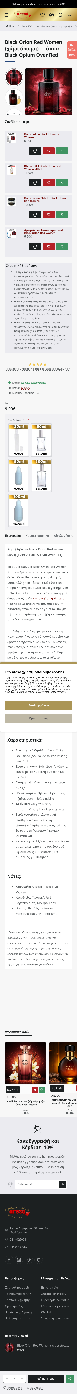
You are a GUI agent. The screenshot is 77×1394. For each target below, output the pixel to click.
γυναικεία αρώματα (49, 598)
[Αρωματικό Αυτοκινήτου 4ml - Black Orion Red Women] (15, 233)
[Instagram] (19, 1260)
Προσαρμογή (38, 718)
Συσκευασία (17, 420)
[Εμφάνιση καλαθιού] (70, 14)
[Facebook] (9, 1260)
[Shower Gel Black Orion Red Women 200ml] (15, 170)
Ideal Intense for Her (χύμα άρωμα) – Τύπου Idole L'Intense (26, 1103)
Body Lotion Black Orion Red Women (42, 136)
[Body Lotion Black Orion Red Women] (15, 138)
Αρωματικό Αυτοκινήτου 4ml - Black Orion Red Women (44, 232)
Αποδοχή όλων (38, 705)
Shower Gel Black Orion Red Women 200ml (42, 168)
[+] (22, 1379)
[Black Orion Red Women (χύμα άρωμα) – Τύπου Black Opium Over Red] (9, 1347)
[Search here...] (60, 14)
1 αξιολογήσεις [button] (18, 368)
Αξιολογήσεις (63, 536)
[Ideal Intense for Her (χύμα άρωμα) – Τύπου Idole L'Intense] (25, 1063)
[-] (6, 1379)
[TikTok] (29, 1260)
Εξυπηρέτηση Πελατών (56, 1278)
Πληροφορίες (14, 1278)
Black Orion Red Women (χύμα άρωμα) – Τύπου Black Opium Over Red (44, 1345)
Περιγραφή (13, 536)
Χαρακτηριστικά (37, 536)
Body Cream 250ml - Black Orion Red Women (45, 200)
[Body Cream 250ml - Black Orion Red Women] (15, 201)
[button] (14, 70)
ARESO (25, 388)
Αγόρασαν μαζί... (18, 1031)
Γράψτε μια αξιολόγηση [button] (51, 368)
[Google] (38, 1260)
